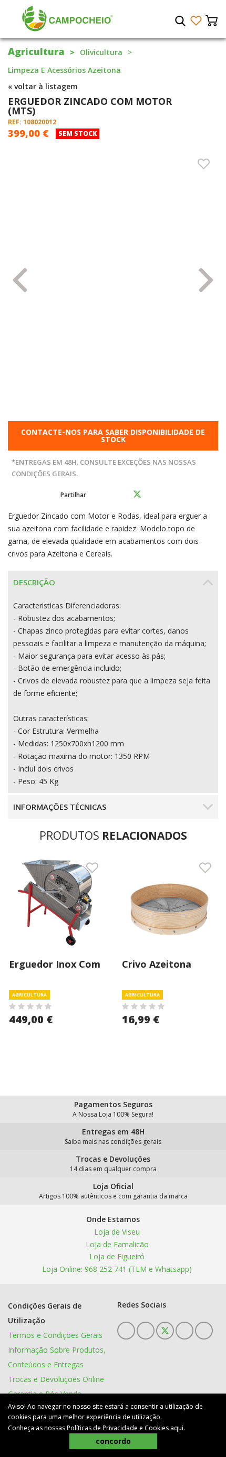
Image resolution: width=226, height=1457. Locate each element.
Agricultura (36, 51)
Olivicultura (101, 52)
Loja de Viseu (116, 1232)
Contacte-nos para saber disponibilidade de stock (113, 435)
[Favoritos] (195, 20)
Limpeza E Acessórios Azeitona (64, 70)
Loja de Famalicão (116, 1244)
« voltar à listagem (43, 86)
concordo (113, 1441)
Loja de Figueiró (116, 1256)
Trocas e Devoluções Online (56, 1379)
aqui (176, 1427)
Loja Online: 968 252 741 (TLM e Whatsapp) (116, 1269)
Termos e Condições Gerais (55, 1335)
